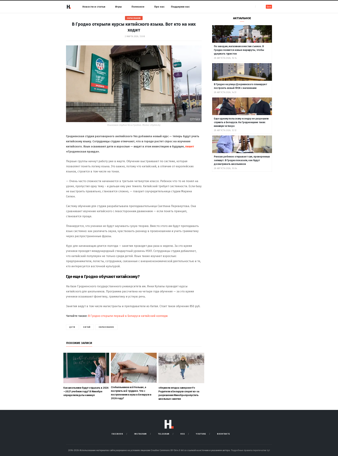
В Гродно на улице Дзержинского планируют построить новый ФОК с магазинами (240, 86)
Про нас (159, 6)
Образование (134, 18)
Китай (86, 327)
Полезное (138, 6)
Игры (118, 6)
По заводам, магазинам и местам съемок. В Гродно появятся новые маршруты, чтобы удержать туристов (239, 50)
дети (72, 327)
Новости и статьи (93, 6)
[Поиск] (258, 6)
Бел (269, 6)
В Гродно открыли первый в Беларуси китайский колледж (127, 316)
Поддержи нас (180, 6)
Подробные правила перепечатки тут (250, 450)
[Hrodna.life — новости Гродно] (68, 6)
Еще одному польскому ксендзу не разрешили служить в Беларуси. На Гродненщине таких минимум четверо (241, 122)
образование (106, 327)
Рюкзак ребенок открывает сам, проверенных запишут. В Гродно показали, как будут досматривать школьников (242, 160)
